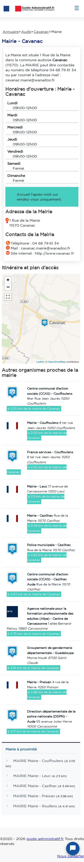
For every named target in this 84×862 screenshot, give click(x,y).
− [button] (8, 287)
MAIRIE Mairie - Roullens (35, 806)
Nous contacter (70, 856)
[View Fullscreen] (7, 296)
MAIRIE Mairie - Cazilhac (35, 786)
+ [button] (7, 280)
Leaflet (40, 361)
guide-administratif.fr (45, 839)
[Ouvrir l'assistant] (73, 848)
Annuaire (11, 32)
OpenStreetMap (56, 361)
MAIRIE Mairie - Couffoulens (38, 761)
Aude (26, 32)
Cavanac (41, 32)
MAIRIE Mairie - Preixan (34, 796)
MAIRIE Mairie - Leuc (31, 776)
